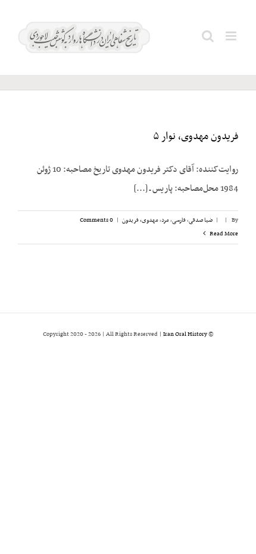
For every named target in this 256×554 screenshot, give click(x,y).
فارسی (179, 220)
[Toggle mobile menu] (232, 36)
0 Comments (96, 220)
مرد (165, 220)
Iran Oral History (185, 334)
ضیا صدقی (201, 220)
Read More (223, 234)
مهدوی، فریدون (140, 220)
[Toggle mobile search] (208, 36)
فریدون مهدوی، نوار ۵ (195, 137)
